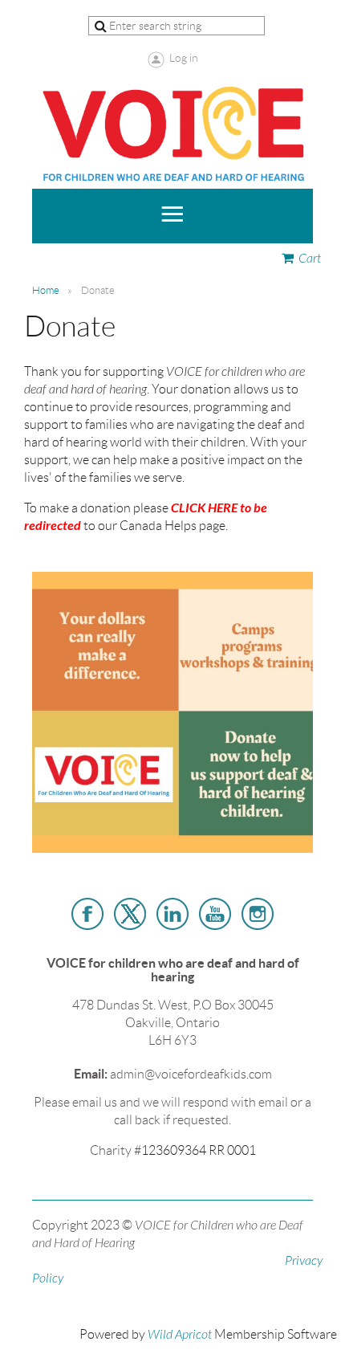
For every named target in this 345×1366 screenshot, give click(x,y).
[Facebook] (87, 914)
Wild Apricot (180, 1334)
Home (45, 290)
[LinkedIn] (172, 914)
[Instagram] (258, 914)
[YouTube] (215, 914)
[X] (130, 914)
